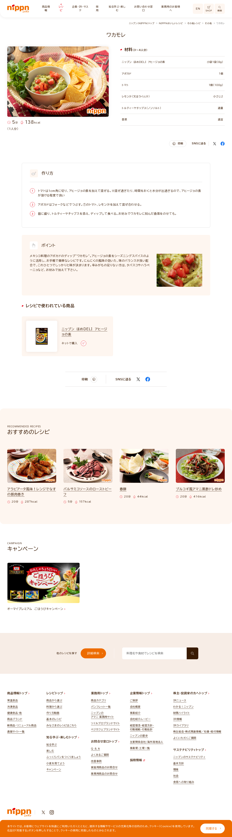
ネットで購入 (70, 343)
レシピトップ (55, 693)
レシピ (61, 8)
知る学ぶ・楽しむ (117, 8)
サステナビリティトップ (189, 749)
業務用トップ (100, 693)
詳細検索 (93, 653)
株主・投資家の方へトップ (190, 693)
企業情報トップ (140, 693)
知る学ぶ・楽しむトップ (62, 737)
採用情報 (136, 760)
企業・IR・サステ (80, 8)
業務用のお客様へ (170, 8)
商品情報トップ (17, 693)
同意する (211, 828)
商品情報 (46, 8)
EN (198, 8)
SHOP (209, 10)
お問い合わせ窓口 (143, 8)
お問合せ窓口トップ (104, 741)
